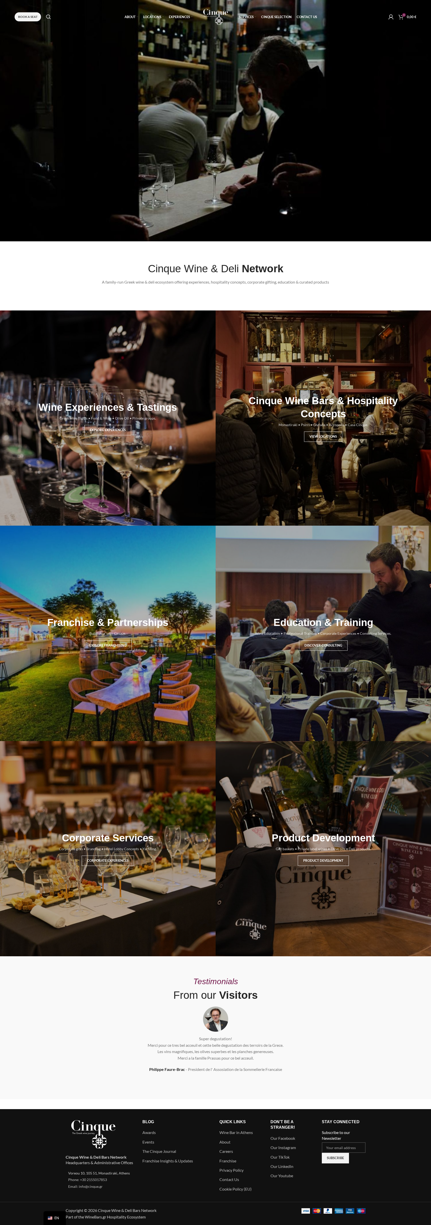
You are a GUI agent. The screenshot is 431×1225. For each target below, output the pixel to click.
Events (148, 1142)
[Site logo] (215, 16)
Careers (226, 1151)
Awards (149, 1132)
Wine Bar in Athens (236, 1132)
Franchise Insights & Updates (167, 1160)
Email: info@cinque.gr (85, 1186)
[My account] (391, 17)
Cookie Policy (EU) (235, 1189)
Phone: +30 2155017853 (87, 1179)
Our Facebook (282, 1138)
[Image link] (93, 1133)
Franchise (227, 1160)
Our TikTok (280, 1157)
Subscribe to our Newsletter (336, 1135)
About (224, 1142)
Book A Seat (27, 17)
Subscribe (335, 1158)
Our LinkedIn (281, 1166)
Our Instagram (283, 1147)
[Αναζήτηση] (49, 17)
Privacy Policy (231, 1170)
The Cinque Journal (159, 1151)
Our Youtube (281, 1175)
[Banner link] (107, 418)
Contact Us (229, 1179)
